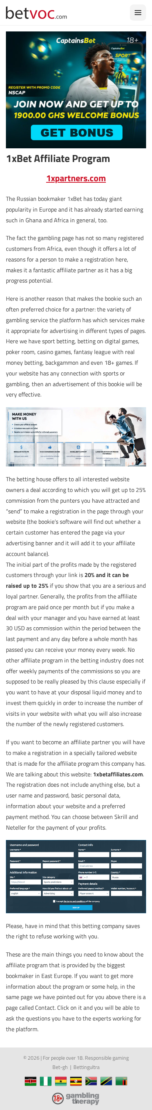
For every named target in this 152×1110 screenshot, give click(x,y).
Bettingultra (86, 1067)
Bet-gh (60, 1067)
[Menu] (138, 12)
